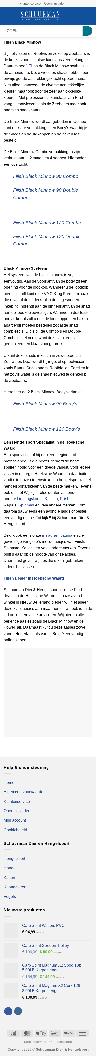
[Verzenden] (87, 31)
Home (9, 782)
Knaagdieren (15, 887)
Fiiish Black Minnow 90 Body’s (45, 403)
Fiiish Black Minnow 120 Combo (47, 222)
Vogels (10, 896)
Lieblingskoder (30, 499)
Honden (11, 868)
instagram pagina (57, 535)
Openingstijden (54, 3)
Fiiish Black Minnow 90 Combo (45, 176)
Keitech (51, 499)
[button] (7, 16)
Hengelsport (14, 858)
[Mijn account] (81, 16)
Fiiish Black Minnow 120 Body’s (46, 428)
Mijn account (15, 820)
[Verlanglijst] (73, 16)
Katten (9, 878)
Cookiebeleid (15, 830)
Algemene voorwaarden (25, 792)
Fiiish (33, 66)
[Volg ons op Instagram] (74, 3)
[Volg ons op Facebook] (69, 3)
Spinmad (26, 505)
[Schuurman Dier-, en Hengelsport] (40, 16)
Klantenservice (30, 3)
